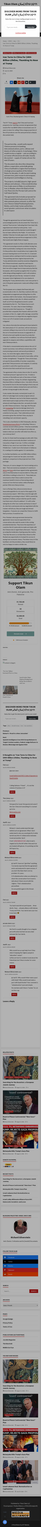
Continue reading (20, 33)
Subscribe (30, 27)
